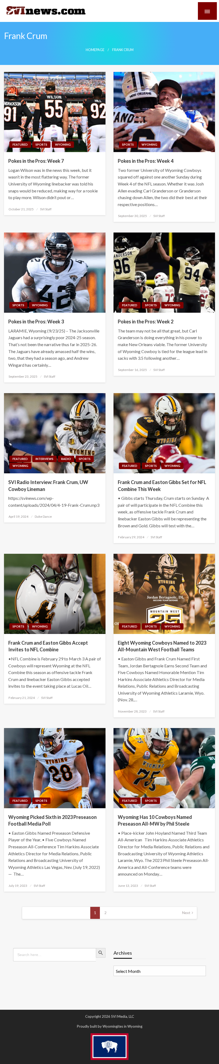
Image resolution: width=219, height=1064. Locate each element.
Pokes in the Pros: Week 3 (36, 321)
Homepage (95, 50)
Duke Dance (43, 516)
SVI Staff (46, 209)
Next (186, 912)
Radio (66, 459)
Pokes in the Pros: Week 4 (145, 161)
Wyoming (63, 144)
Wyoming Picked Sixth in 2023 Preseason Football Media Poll (52, 820)
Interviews (44, 459)
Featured (20, 144)
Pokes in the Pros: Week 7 (36, 161)
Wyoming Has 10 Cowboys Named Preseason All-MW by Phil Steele (155, 820)
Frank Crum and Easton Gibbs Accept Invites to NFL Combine (48, 646)
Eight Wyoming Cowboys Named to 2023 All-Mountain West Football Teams (162, 646)
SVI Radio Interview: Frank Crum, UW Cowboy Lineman (48, 485)
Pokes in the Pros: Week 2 (145, 321)
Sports (41, 144)
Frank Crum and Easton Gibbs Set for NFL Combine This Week (162, 485)
